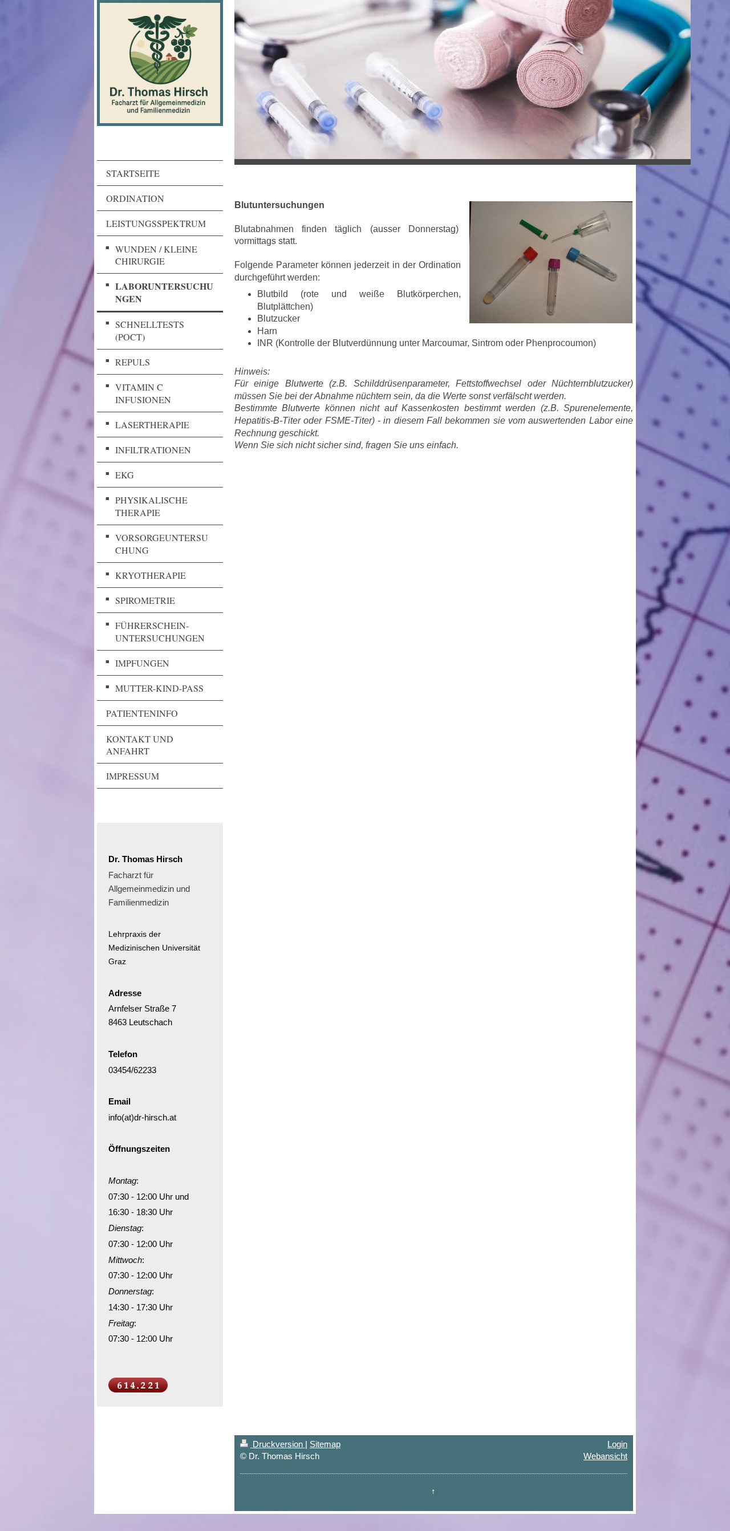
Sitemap (325, 1444)
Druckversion (277, 1444)
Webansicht (605, 1456)
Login (617, 1444)
